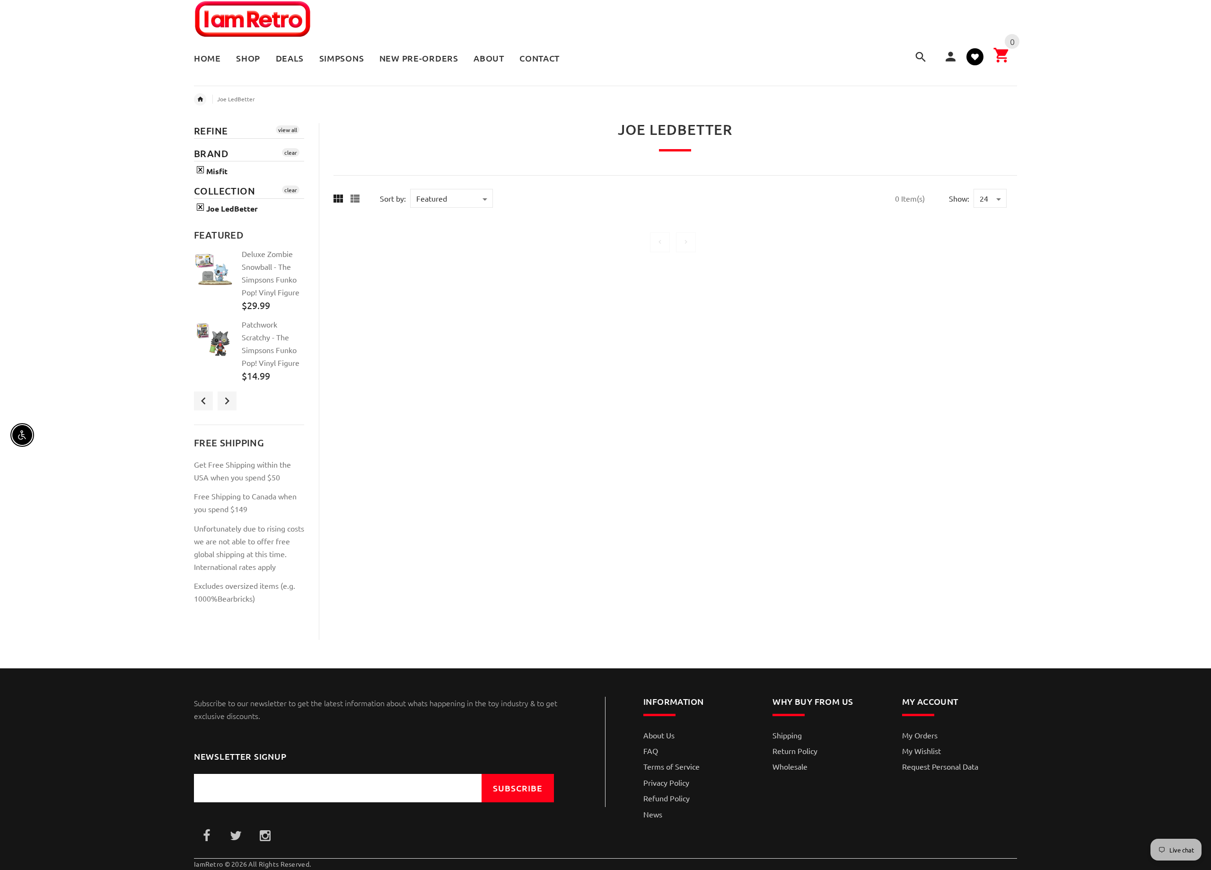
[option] (249, 283)
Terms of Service (671, 766)
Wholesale (789, 766)
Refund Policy (666, 798)
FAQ (650, 750)
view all (287, 129)
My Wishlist (921, 750)
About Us (659, 735)
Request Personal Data (940, 766)
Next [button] (227, 400)
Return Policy (794, 750)
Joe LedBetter (236, 99)
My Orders (920, 735)
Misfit (216, 171)
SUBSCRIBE (518, 787)
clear (290, 152)
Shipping (787, 735)
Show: (959, 198)
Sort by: (393, 198)
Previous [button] (203, 400)
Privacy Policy (666, 782)
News (652, 814)
